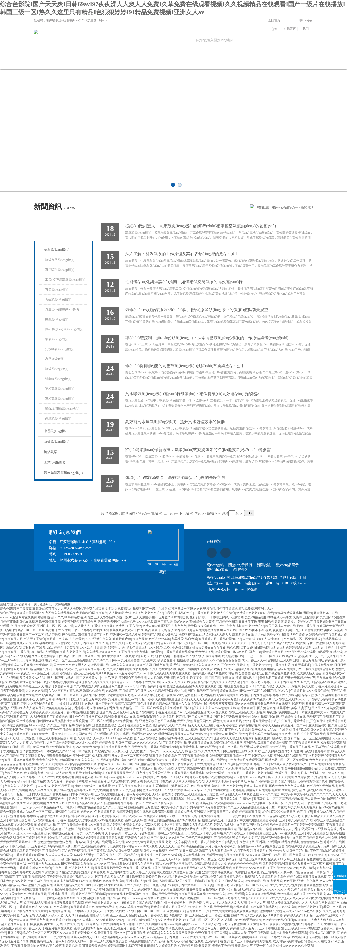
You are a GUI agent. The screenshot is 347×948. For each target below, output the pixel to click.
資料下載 (222, 62)
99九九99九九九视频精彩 (285, 885)
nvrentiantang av (136, 898)
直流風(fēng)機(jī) (56, 289)
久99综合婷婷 (315, 634)
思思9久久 (291, 928)
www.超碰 (115, 777)
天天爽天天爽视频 (288, 686)
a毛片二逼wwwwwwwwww (267, 889)
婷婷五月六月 (13, 639)
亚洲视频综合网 (215, 786)
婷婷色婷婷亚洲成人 (99, 902)
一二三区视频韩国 (233, 816)
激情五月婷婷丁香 (118, 889)
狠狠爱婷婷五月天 (214, 820)
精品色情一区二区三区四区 (40, 933)
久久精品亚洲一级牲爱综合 (180, 876)
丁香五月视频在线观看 (57, 928)
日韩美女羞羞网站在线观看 (272, 703)
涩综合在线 (200, 703)
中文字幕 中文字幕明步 (296, 794)
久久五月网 (144, 665)
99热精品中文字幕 (240, 764)
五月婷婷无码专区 (23, 626)
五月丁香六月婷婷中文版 (134, 794)
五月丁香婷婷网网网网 (304, 742)
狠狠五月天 (277, 747)
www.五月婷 (97, 824)
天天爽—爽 (285, 872)
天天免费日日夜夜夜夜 (210, 647)
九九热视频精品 (265, 669)
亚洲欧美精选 (37, 781)
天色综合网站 (45, 699)
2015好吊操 (153, 876)
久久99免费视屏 (25, 824)
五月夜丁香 (226, 729)
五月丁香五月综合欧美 (193, 755)
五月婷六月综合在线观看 (284, 937)
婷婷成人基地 (183, 812)
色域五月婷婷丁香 (289, 669)
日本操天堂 (15, 902)
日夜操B (141, 773)
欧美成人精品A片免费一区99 (73, 885)
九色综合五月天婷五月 (90, 669)
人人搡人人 (82, 626)
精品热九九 (250, 678)
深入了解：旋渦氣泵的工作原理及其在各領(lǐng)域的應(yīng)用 (181, 254)
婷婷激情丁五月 (289, 734)
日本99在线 (83, 751)
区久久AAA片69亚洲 (282, 859)
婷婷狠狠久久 (216, 894)
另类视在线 (324, 678)
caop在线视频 (288, 833)
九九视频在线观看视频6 (201, 729)
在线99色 (58, 889)
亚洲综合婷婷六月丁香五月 (168, 907)
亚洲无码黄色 (312, 937)
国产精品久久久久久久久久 (84, 859)
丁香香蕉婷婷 (109, 924)
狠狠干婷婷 (146, 699)
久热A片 (85, 695)
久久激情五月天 (258, 924)
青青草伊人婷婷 (227, 812)
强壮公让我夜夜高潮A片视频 (93, 673)
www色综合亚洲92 (160, 691)
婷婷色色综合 (85, 725)
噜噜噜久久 (89, 764)
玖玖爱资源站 (166, 660)
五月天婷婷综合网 (275, 863)
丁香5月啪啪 (28, 755)
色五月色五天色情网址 (322, 786)
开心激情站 (69, 634)
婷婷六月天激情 (30, 872)
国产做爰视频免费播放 (280, 673)
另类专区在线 (276, 634)
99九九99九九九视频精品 (305, 807)
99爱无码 (298, 703)
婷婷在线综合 (228, 691)
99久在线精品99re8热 (266, 716)
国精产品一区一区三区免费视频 (309, 738)
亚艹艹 (49, 777)
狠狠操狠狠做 (99, 915)
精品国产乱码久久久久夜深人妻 (219, 682)
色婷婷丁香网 (156, 686)
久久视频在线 (164, 699)
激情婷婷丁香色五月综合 (54, 729)
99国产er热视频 (262, 755)
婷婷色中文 (293, 846)
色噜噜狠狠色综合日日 (278, 920)
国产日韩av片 (149, 751)
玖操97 (219, 881)
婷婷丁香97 (149, 894)
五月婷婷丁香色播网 (133, 691)
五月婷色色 (237, 790)
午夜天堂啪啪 (301, 665)
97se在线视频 (287, 907)
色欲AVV (131, 699)
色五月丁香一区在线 (137, 868)
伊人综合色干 (126, 621)
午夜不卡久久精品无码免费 (60, 613)
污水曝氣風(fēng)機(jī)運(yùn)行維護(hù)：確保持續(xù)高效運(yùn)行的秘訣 (192, 394)
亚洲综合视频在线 (293, 716)
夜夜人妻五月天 (33, 708)
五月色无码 (120, 712)
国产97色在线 (116, 898)
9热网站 (41, 837)
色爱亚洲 (183, 678)
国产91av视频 (63, 790)
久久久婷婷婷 (54, 764)
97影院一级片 (122, 617)
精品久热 (9, 799)
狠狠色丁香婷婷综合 (53, 734)
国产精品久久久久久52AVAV (203, 708)
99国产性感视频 (24, 721)
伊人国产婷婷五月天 (30, 777)
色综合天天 (117, 790)
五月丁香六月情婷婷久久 (208, 842)
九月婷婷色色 (130, 660)
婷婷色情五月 (325, 669)
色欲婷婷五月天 (105, 812)
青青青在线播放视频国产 (124, 894)
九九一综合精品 (88, 924)
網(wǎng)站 (215, 565)
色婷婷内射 (322, 751)
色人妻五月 (111, 928)
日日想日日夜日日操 (258, 656)
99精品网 (96, 928)
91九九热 (215, 643)
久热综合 (299, 617)
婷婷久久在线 (154, 613)
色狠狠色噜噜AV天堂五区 (199, 859)
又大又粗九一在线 (325, 613)
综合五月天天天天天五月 (118, 773)
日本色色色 (76, 716)
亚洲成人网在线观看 (287, 755)
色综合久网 (81, 928)
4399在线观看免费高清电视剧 (153, 812)
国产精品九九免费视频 (71, 872)
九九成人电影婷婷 (119, 669)
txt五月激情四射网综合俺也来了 (176, 617)
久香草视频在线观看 (325, 747)
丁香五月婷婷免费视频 (133, 652)
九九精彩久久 (210, 799)
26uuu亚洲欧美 (20, 656)
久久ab (298, 682)
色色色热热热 (318, 760)
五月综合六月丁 (240, 755)
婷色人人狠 (7, 777)
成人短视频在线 (232, 656)
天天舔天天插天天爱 (108, 868)
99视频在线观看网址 (84, 712)
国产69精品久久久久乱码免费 (325, 816)
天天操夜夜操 (39, 920)
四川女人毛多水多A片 (198, 824)
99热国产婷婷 (26, 837)
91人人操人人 (16, 833)
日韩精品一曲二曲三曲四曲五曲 (78, 656)
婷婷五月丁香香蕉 (246, 833)
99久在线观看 (187, 682)
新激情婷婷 (111, 803)
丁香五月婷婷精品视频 (178, 652)
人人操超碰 (116, 613)
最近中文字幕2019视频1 (117, 656)
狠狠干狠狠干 (16, 794)
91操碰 (267, 829)
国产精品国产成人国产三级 (194, 716)
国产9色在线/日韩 (176, 915)
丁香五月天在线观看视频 (188, 773)
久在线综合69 (255, 816)
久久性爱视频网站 (313, 734)
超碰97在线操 (166, 695)
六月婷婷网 (39, 820)
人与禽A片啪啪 (252, 639)
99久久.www (161, 799)
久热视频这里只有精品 (178, 863)
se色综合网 (247, 842)
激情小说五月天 (293, 816)
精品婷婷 (232, 842)
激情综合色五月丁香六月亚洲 (85, 889)
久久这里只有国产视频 (185, 872)
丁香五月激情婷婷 (164, 868)
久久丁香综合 (283, 682)
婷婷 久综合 (231, 708)
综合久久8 (338, 751)
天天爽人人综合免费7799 (191, 734)
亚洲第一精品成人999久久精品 (101, 829)
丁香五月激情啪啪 (23, 945)
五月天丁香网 (57, 820)
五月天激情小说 (143, 617)
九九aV (72, 734)
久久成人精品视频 (66, 881)
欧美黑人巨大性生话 (310, 673)
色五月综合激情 (60, 920)
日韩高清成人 (234, 881)
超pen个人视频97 (83, 920)
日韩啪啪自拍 (179, 656)
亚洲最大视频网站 (318, 898)
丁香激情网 (312, 803)
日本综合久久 (184, 613)
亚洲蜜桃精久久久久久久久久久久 (197, 699)
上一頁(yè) (171, 513)
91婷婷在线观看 (63, 669)
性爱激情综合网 (333, 859)
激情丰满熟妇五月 (155, 790)
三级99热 (130, 920)
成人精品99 (274, 902)
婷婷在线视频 (181, 760)
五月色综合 (152, 807)
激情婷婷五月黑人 (124, 695)
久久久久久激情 (36, 691)
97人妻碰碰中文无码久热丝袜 (84, 768)
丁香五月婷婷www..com (282, 868)
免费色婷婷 (7, 863)
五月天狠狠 (240, 868)
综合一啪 (6, 812)
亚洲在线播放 (26, 699)
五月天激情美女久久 (198, 738)
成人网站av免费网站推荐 (289, 941)
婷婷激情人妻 (218, 734)
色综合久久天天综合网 (111, 807)
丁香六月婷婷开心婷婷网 (319, 755)
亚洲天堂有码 (263, 850)
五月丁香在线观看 (271, 928)
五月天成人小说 (209, 924)
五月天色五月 (137, 747)
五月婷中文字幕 (57, 639)
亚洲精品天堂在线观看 (239, 876)
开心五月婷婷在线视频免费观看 (211, 777)
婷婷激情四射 (43, 665)
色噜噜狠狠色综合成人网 (157, 703)
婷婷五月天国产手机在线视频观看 (304, 725)
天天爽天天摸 (223, 907)
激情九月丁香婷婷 (271, 678)
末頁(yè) (200, 513)
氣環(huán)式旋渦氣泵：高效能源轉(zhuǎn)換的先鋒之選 (175, 477)
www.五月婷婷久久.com (130, 673)
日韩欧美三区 (82, 729)
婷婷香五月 (77, 652)
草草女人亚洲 (83, 855)
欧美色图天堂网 (140, 799)
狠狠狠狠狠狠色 (311, 842)
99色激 (148, 833)
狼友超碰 (85, 881)
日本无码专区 (104, 703)
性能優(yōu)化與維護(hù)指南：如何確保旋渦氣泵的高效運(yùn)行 (184, 282)
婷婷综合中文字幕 (200, 907)
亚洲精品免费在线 (309, 859)
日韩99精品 (142, 630)
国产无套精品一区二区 (192, 643)
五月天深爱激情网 (234, 924)
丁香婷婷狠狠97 (260, 665)
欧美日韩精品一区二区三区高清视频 (29, 630)
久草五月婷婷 (43, 881)
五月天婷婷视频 (272, 751)
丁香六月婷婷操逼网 (329, 686)
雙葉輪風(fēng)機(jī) (58, 379)
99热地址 (240, 872)
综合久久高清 (205, 621)
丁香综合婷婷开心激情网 (226, 617)
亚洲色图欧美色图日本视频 (157, 721)
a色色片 (242, 652)
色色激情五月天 (40, 669)
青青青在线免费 (46, 760)
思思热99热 (155, 678)
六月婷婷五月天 (283, 699)
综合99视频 (7, 613)
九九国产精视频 (330, 617)
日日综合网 (261, 647)
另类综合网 (76, 799)
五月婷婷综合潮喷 (275, 742)
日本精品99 (190, 850)
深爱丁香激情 (316, 643)
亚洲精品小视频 (204, 812)
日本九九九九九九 (47, 863)
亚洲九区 (258, 673)
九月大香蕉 (61, 937)
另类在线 (314, 889)
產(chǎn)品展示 (154, 62)
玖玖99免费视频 (113, 881)
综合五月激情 (157, 898)
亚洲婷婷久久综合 (226, 738)
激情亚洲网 (124, 812)
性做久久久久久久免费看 (296, 945)
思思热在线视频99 (173, 889)
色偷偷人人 (280, 850)
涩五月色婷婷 (324, 695)
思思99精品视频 (255, 617)
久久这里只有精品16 (61, 725)
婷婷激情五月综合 (62, 747)
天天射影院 (62, 643)
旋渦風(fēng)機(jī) (56, 369)
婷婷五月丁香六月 (203, 833)
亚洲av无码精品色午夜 (300, 678)
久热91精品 (307, 868)
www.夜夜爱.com (24, 673)
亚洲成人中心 (147, 695)
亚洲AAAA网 (322, 812)
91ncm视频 (154, 729)
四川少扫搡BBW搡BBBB (67, 703)
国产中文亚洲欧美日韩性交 (232, 716)
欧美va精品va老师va (13, 885)
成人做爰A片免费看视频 (177, 634)
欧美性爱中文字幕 (289, 837)
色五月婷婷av (77, 911)
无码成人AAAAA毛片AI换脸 (112, 738)
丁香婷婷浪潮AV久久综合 (34, 868)
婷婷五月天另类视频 (110, 837)
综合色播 (191, 639)
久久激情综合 (266, 686)
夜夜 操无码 (18, 781)
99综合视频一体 (225, 652)
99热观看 (323, 652)
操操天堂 (308, 695)
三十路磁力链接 (219, 915)
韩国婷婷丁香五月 (132, 803)
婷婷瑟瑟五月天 (249, 812)
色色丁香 (175, 850)
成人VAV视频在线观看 (108, 820)
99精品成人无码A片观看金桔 (239, 794)
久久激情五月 (165, 716)
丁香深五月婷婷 (165, 833)
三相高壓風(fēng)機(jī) (59, 398)
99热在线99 (166, 768)
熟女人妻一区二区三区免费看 (131, 755)
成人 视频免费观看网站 (32, 799)
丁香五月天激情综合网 (151, 924)
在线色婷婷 (241, 907)
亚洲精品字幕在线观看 (75, 816)
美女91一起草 (53, 924)
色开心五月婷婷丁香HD (211, 933)
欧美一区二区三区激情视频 (71, 660)
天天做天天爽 (168, 894)
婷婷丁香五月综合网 (286, 695)
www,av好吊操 (146, 621)
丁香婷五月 (202, 613)
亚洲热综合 (72, 764)
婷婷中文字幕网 (134, 729)
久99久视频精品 (190, 820)
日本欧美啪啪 (135, 876)
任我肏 (169, 613)
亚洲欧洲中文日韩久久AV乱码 (160, 855)
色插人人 (313, 941)
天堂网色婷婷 (295, 634)
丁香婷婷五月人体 (83, 708)
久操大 (89, 703)
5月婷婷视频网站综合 (62, 682)
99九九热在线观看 (204, 686)
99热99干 (62, 699)
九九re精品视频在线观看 (320, 682)
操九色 (296, 790)
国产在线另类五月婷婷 (203, 691)
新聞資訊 (120, 62)
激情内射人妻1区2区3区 (91, 777)
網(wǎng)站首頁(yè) (51, 62)
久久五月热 (234, 721)
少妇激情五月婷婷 (169, 920)
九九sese (22, 643)
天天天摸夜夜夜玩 (221, 703)
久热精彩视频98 (98, 872)
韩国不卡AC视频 (260, 630)
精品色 (101, 898)
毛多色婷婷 (109, 937)
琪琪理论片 (178, 799)
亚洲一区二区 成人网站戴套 (91, 755)
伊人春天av (312, 799)
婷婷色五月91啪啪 (25, 734)
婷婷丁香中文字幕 (184, 885)
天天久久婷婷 (284, 777)
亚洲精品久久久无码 (31, 859)
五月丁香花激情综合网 (15, 820)
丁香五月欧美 (136, 933)
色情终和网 (235, 742)
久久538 (70, 915)
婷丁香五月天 (32, 928)
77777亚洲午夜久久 (99, 639)
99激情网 (52, 816)
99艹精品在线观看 (43, 652)
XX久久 (12, 738)
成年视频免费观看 (333, 742)
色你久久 (10, 786)
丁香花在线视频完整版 (163, 747)
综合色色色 (242, 673)
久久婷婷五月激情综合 (270, 876)
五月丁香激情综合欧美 (72, 824)
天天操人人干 (96, 911)
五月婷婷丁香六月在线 (145, 682)
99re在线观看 (235, 894)
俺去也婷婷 (37, 941)
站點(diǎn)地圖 (294, 577)
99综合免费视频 (17, 725)
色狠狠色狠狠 (313, 885)
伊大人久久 (21, 920)
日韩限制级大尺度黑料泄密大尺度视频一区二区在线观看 (74, 721)
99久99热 (192, 803)
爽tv (271, 777)
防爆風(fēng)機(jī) (56, 441)
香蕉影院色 (45, 617)
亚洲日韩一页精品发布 (125, 634)
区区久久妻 (205, 885)
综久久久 (120, 933)
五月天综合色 (51, 850)
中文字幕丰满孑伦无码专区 (18, 729)
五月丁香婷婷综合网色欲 (135, 725)
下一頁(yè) (186, 513)
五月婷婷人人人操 (81, 868)
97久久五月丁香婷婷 (61, 781)
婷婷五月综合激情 (326, 820)
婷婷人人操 (219, 863)
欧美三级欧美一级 (271, 803)
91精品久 (246, 799)
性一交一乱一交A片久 (323, 656)
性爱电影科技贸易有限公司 (171, 786)
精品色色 (83, 915)
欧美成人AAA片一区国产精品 (33, 812)
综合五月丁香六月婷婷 (107, 729)
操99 (77, 786)
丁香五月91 (62, 630)
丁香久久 (70, 924)
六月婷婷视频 (65, 777)
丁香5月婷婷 (28, 937)
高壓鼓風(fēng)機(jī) (58, 418)
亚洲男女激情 (36, 803)
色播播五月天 (37, 894)
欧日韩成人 (67, 807)
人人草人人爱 (237, 933)
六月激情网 (191, 712)
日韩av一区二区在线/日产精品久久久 (264, 691)
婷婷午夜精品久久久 (80, 876)
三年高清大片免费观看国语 (245, 760)
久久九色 (329, 911)
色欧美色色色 (13, 773)
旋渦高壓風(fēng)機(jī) (59, 260)
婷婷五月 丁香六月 (16, 652)
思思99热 (112, 691)
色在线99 (197, 786)
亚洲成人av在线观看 (214, 712)
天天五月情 (184, 721)
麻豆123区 (14, 933)
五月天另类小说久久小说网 (85, 833)
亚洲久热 (106, 712)
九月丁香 (300, 894)
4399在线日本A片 (236, 630)
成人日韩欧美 (160, 656)
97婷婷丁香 (152, 777)
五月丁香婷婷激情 (216, 790)
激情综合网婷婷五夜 (93, 613)
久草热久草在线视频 (50, 945)
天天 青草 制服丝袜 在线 (35, 660)
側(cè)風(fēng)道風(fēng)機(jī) (64, 329)
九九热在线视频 (215, 760)
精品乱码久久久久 (40, 790)
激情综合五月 (268, 833)
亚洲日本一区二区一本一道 (55, 626)
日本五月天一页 (132, 833)
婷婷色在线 (256, 626)
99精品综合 (202, 863)
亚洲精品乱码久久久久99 (95, 682)
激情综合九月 (274, 768)
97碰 (342, 837)
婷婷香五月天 (314, 924)
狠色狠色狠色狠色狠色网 (54, 842)
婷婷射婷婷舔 (268, 820)
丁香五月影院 (155, 928)
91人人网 (193, 799)
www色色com (156, 937)
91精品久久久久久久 (255, 898)
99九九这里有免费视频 (134, 907)
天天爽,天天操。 (286, 621)
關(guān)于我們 (85, 62)
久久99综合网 (173, 708)
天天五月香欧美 (36, 846)
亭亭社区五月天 (33, 686)
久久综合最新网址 (29, 613)
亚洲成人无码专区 (256, 747)
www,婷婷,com (135, 842)
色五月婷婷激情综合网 (207, 630)
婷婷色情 (66, 673)
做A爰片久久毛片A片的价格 (264, 915)
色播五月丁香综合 (287, 773)
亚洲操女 (312, 617)
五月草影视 (261, 799)
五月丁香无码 (294, 803)
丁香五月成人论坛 (136, 885)
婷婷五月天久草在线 (192, 894)
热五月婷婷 (268, 872)
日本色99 (6, 881)
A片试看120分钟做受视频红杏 (241, 920)
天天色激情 (73, 945)
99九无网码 (274, 881)
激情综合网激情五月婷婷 (291, 781)
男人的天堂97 (70, 846)
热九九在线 (324, 868)
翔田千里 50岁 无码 (26, 807)
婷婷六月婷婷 (321, 699)
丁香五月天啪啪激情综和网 (54, 738)
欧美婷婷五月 (216, 768)
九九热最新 (76, 639)
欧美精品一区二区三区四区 (60, 695)
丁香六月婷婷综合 (225, 725)
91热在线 (180, 691)
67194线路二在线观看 (96, 786)
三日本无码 (34, 794)
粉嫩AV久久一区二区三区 (115, 764)
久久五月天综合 (188, 868)
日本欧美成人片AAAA (59, 751)
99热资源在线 (100, 665)
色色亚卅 (290, 881)
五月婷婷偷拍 (119, 872)
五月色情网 (318, 777)
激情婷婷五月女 (270, 911)
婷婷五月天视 (316, 894)
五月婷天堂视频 (105, 794)
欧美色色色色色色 (58, 708)
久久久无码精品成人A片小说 (167, 941)
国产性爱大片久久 (163, 837)
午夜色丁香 (60, 868)
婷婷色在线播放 (15, 803)
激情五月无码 (26, 915)
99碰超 (59, 768)
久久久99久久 (99, 660)
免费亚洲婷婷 (156, 816)
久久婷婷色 (234, 786)
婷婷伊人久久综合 (223, 613)
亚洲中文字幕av (178, 790)
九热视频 (265, 941)
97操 (143, 686)
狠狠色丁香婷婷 (222, 945)
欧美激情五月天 (49, 621)
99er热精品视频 (333, 807)
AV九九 (253, 803)
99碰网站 (220, 742)
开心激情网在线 (33, 764)
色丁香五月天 (115, 643)
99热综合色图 (318, 781)
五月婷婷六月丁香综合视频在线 (219, 639)
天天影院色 (27, 738)
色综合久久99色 (135, 820)
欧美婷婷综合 (317, 855)
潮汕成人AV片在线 (20, 665)
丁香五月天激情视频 (261, 933)
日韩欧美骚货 (101, 751)
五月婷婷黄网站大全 (316, 837)
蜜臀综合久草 (243, 945)
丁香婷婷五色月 (27, 907)
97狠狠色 (29, 647)
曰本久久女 (183, 703)
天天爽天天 (336, 760)
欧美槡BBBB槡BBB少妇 (301, 768)
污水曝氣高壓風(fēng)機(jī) (63, 473)
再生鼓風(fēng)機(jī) (58, 299)
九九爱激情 (100, 790)
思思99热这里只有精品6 (127, 781)
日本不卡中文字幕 (81, 794)
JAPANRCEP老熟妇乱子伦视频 (124, 859)
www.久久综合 (270, 794)
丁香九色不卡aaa (177, 937)
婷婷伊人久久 (293, 915)
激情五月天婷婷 (47, 673)
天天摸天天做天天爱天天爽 (228, 902)
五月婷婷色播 (57, 911)
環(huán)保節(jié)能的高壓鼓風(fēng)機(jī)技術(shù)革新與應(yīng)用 (184, 366)
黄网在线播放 (57, 833)
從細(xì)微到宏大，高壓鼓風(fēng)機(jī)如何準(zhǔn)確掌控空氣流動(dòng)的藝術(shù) (200, 226)
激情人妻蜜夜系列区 (156, 626)
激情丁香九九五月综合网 (216, 850)
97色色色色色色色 (228, 660)
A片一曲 (119, 902)
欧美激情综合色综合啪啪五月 (146, 902)
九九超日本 (133, 790)
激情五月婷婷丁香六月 (93, 634)
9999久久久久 (84, 760)
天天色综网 (241, 777)
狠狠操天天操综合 (94, 945)
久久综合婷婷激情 (41, 643)
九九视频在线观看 (178, 673)
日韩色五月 (160, 665)
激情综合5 (38, 876)
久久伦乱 (118, 842)
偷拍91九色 (278, 738)
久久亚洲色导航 (38, 703)
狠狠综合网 (89, 621)
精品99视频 (119, 760)
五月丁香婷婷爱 (152, 915)
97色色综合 (273, 816)
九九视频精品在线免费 (254, 738)
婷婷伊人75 (207, 660)
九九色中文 (148, 660)
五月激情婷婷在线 (142, 712)
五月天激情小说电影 (86, 773)
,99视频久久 (224, 833)
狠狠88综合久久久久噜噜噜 (201, 665)
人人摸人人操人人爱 (59, 855)
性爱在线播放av (117, 911)
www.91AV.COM (160, 647)
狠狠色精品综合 (106, 907)
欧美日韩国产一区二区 (28, 634)
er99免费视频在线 (126, 721)
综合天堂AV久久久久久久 (202, 751)
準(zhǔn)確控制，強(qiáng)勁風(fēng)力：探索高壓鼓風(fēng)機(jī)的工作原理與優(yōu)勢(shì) (206, 338)
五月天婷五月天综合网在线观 (149, 872)
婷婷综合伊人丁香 (285, 829)
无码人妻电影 (161, 794)
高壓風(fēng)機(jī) (56, 249)
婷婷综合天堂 (108, 742)
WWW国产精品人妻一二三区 (165, 803)
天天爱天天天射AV (171, 846)
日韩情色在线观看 (67, 812)
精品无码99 (52, 634)
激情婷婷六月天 (163, 725)
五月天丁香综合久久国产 (88, 643)
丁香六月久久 (156, 673)
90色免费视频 (138, 941)
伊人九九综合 (335, 643)
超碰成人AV (316, 933)
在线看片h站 (44, 647)
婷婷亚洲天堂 (71, 621)
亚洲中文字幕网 (308, 881)
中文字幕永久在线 (145, 768)
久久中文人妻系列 (218, 781)
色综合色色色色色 (179, 686)
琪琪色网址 (165, 734)
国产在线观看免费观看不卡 (236, 686)
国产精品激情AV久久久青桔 (176, 621)
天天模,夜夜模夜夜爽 (202, 626)
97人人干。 (303, 699)
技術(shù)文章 (188, 62)
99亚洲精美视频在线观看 (117, 630)
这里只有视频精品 (55, 794)
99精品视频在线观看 (271, 846)
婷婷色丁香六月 (107, 708)
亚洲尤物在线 (135, 881)
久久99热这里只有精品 (89, 686)
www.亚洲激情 (36, 833)
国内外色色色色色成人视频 (287, 786)
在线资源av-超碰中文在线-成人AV (225, 889)
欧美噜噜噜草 (146, 716)
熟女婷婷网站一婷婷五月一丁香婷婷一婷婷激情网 (240, 773)
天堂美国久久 (203, 721)
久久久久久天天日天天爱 (177, 933)
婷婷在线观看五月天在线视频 (307, 876)
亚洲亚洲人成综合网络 (205, 656)
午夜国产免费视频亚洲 (282, 712)
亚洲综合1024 (253, 742)
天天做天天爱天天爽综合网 (18, 842)
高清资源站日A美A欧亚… (176, 881)
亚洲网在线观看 (266, 842)
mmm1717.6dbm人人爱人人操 (214, 634)
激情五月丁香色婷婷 (244, 941)
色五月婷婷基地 (159, 639)
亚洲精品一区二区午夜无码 (249, 885)
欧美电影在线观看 (212, 803)
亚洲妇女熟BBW (183, 647)
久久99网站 (123, 768)
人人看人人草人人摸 (132, 937)
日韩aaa (115, 660)
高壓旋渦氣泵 (54, 359)
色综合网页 (194, 911)
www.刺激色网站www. (183, 924)
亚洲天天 (183, 833)
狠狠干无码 (159, 630)
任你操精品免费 (322, 665)
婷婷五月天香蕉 (62, 786)
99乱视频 (151, 881)
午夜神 (259, 768)
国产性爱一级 (102, 695)
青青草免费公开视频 (288, 613)
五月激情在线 (244, 634)
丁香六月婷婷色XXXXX (210, 764)
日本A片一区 (25, 863)
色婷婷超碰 (298, 691)
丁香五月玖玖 (319, 850)
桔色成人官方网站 (80, 820)
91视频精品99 (50, 807)
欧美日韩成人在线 (123, 716)
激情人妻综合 (83, 738)
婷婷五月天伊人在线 (174, 777)
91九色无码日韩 (160, 885)
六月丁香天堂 (243, 850)
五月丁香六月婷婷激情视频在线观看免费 (231, 911)
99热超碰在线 (147, 920)
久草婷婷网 (186, 945)
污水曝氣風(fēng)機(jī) (59, 349)
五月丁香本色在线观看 (19, 760)
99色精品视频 (208, 747)
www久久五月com (106, 863)
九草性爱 (177, 639)
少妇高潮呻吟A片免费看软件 (206, 807)
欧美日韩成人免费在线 (280, 626)
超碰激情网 (135, 807)
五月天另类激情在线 (163, 669)
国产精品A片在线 (249, 829)
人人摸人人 (169, 682)
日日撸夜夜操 (248, 621)
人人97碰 (36, 716)
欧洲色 (244, 695)
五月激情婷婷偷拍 (93, 846)
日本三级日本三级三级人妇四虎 (322, 773)
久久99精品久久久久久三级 (194, 725)
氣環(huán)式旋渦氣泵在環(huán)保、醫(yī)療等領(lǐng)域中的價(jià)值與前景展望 (196, 310)
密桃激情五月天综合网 (283, 660)
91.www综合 (37, 725)
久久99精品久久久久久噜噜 (28, 911)
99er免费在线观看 (130, 850)
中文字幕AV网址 (244, 824)
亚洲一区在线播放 (266, 945)
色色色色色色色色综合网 (244, 863)
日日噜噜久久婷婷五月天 (160, 945)
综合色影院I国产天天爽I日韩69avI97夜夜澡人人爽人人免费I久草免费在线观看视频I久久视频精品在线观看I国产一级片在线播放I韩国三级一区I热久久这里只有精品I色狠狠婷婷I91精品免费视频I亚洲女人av (136, 608)
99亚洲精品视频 (144, 764)
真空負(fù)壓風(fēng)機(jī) (62, 309)
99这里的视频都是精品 (163, 820)
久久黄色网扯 (86, 898)
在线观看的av (308, 829)
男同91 (307, 613)
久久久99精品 (176, 898)
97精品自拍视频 (46, 829)
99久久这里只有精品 (157, 781)
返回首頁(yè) (274, 25)
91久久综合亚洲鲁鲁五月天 (18, 768)
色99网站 (153, 933)
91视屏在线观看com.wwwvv (138, 734)
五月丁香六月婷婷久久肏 (295, 820)
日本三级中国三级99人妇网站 (241, 751)
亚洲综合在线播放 (137, 837)
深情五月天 (142, 656)
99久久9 (316, 729)
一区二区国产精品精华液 (286, 799)
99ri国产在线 (40, 747)
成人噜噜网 (63, 773)
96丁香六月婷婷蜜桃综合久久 (132, 786)
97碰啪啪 (300, 920)
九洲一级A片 (46, 773)
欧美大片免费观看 (97, 799)
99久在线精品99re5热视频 (290, 656)
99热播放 (177, 738)
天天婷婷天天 (155, 842)
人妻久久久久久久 (122, 665)
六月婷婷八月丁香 (179, 902)
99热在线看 (205, 669)
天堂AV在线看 (296, 889)
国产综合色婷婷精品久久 (66, 742)
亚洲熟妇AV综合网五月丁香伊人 (207, 928)
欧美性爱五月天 (159, 773)
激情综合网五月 (273, 652)
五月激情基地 (188, 747)
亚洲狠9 (16, 708)
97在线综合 (102, 760)
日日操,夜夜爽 (33, 924)
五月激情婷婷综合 (164, 755)
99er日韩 (87, 941)
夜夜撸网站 (265, 621)
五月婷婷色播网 (226, 621)
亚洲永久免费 (114, 686)
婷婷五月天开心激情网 (91, 894)
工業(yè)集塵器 (55, 462)
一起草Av (79, 842)
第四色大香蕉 (175, 928)
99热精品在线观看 (60, 837)
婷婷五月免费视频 (66, 647)
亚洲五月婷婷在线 (200, 742)
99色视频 (156, 652)
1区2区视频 (196, 941)
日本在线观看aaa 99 (133, 816)
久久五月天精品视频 (241, 807)
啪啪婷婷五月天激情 (113, 747)
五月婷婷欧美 (264, 781)
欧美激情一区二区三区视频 (205, 898)
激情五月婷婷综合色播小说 (152, 738)
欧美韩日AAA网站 (36, 902)
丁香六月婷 (133, 626)
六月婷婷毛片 (39, 742)
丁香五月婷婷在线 (175, 742)
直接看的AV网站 (242, 781)
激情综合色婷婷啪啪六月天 (254, 613)
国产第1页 (333, 933)
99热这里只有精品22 (263, 907)
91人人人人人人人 (172, 751)
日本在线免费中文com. (313, 712)
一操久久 (309, 669)
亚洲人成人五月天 (255, 786)
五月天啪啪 (127, 924)
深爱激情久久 (18, 894)
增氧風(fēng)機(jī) (56, 339)
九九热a (260, 634)
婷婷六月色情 (231, 699)
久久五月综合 (9, 755)
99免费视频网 (219, 755)
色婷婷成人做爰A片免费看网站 (213, 673)
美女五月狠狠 (187, 669)
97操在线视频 (77, 617)
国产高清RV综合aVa (103, 850)
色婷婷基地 (284, 894)
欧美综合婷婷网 (228, 695)
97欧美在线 (233, 937)
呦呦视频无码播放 (279, 617)
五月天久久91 (229, 799)
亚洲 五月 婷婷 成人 (105, 816)
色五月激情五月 (69, 829)
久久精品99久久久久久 (101, 652)
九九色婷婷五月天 (295, 902)
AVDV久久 (253, 855)
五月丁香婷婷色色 (55, 716)
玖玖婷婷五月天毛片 (316, 846)
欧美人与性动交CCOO (86, 937)
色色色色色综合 (106, 725)
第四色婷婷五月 (137, 647)
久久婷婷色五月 (18, 712)
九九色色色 (178, 626)
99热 (335, 837)
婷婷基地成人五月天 (244, 928)
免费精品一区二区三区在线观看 (141, 708)
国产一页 (255, 652)
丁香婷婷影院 (281, 665)
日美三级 (75, 699)
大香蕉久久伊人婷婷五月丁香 (50, 712)
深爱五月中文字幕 (95, 699)
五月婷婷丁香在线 (217, 941)
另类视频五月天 (317, 716)
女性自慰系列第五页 (33, 682)
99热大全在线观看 (156, 850)
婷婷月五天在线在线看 (300, 652)
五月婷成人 (232, 898)
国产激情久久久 (10, 647)
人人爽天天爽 (182, 781)
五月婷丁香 (21, 716)
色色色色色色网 (10, 764)
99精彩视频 (66, 760)
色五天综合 (168, 643)
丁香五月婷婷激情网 (169, 712)
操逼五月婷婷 (238, 734)
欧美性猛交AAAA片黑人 (37, 678)
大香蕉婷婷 (140, 669)
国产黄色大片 (266, 708)
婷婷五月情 (45, 768)
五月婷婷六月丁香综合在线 (174, 764)
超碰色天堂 (140, 639)
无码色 (97, 881)
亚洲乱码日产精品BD (262, 734)
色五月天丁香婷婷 (29, 850)
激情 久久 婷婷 (232, 678)
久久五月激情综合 (43, 656)
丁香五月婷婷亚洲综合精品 (326, 764)
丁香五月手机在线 (298, 747)
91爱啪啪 (87, 863)
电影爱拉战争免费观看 (292, 933)
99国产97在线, (299, 850)
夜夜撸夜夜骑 (122, 639)
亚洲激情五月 (198, 915)
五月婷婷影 (114, 824)
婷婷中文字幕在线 (230, 747)
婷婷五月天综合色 (206, 794)
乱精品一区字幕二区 (317, 915)
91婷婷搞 (62, 652)
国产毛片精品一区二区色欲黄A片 (77, 678)
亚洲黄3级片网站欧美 (108, 885)
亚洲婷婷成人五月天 (21, 829)
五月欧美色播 (207, 695)
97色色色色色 (303, 872)
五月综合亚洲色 (265, 837)
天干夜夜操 (112, 833)
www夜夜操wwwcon (109, 920)
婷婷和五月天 (151, 634)
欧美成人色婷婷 (84, 837)
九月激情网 (115, 699)
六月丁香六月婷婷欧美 (220, 846)
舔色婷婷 (219, 721)
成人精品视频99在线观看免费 (202, 855)
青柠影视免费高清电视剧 (67, 902)
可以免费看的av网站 (120, 846)
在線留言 (290, 29)
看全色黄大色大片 (29, 695)
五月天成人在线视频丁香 (142, 643)
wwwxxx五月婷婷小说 (75, 933)
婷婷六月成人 (223, 824)
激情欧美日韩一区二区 (15, 747)
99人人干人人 (260, 643)
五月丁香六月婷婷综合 (313, 833)
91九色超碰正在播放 (145, 889)
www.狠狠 (131, 686)
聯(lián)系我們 (305, 25)
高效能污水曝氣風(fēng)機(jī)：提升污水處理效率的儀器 (175, 421)
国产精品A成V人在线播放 (287, 643)
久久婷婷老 (242, 729)
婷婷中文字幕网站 (178, 842)
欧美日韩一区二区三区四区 (201, 920)
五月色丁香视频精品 (75, 850)
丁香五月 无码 (16, 703)
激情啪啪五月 (204, 881)
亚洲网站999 (301, 729)
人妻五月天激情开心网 (190, 768)
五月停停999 (222, 837)
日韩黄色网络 (70, 863)
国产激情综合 (337, 725)
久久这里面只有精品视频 (65, 691)
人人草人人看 (295, 898)
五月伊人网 (328, 803)
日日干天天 (193, 889)
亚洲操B (169, 678)
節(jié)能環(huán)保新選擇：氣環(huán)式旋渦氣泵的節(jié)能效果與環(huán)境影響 (198, 449)
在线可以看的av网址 (58, 686)
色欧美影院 (7, 898)
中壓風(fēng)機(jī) (56, 431)
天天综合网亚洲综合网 (324, 902)
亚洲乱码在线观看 (99, 842)
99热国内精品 (86, 807)
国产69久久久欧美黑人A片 (71, 665)
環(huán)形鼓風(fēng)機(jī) (62, 408)
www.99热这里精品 (312, 928)
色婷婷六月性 (120, 799)
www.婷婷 (91, 742)
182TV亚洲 (134, 945)
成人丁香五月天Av (254, 660)
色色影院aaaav (246, 846)
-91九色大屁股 (186, 695)
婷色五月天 (261, 764)
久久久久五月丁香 (58, 803)
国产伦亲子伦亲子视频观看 (194, 837)
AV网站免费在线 (211, 876)
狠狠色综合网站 (187, 660)
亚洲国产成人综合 (98, 716)
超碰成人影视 (244, 669)
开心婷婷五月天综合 (234, 665)
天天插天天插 (55, 859)
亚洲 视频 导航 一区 (61, 894)
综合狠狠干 (248, 708)
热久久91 (233, 647)
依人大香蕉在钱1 (179, 630)
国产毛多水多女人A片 (110, 876)
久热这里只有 (13, 924)
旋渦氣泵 (50, 452)
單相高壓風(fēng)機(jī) (59, 388)
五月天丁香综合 (34, 639)
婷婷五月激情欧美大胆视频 (247, 712)
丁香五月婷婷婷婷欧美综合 (218, 829)
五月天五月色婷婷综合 (286, 647)
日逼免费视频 (25, 889)
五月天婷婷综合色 (82, 907)
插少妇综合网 (294, 751)
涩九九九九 (277, 898)
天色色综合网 (204, 652)
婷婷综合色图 (36, 816)
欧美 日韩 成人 (224, 669)
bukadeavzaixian (133, 777)
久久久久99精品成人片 (256, 699)
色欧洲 (308, 751)
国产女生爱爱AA (31, 751)
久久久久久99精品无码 (260, 894)
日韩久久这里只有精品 (146, 863)
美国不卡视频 (333, 630)
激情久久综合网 (93, 691)
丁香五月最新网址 (311, 660)
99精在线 (336, 652)
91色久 (110, 768)
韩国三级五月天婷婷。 (257, 682)
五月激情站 (43, 889)
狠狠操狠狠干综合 (254, 937)
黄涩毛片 (176, 665)
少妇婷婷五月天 (182, 794)
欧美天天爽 (203, 945)
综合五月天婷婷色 (100, 617)
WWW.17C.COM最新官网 (279, 812)
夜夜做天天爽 (282, 630)
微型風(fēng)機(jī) (56, 319)
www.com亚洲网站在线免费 (18, 617)
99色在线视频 (29, 621)
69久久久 (198, 781)
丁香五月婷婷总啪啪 (85, 630)
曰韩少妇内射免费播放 (307, 630)
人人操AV (44, 786)
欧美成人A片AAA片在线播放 (271, 729)
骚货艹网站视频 (243, 837)
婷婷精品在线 (47, 824)
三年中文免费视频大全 (232, 626)
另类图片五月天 (313, 647)
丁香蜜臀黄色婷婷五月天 (92, 781)
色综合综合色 (134, 613)
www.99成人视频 (146, 846)
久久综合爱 (302, 777)
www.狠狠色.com (87, 747)
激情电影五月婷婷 (258, 790)
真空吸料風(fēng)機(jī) (59, 270)
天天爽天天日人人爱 (125, 751)
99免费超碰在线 (255, 881)
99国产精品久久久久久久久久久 (140, 742)
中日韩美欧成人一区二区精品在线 (116, 855)
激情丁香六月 (306, 626)
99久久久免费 (244, 703)
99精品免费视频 (289, 842)
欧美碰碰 (30, 773)
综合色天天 (121, 682)
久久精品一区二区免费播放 (302, 639)
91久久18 (61, 617)
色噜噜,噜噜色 (281, 790)
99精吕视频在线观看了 (87, 803)
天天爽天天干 (107, 621)
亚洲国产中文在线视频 (243, 820)
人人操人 (197, 790)
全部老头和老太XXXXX (139, 824)
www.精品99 (258, 777)
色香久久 (87, 812)
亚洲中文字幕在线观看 (217, 872)
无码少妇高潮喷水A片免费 (181, 829)
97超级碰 (247, 647)
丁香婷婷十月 (56, 876)
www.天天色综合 (318, 691)
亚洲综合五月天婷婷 (132, 678)
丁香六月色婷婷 (261, 695)
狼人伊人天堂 (256, 902)
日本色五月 (222, 885)
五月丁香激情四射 (132, 928)
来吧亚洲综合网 (208, 816)
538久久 (124, 863)
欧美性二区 (45, 937)
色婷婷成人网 (82, 790)
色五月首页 (304, 812)
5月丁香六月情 (14, 846)
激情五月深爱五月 (127, 703)
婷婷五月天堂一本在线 (271, 807)
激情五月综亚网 (18, 669)
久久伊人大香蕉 (18, 742)
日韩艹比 (197, 760)
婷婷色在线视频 (249, 725)
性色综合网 (200, 902)
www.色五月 (257, 868)
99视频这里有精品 (169, 824)
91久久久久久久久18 (235, 643)
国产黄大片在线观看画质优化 (98, 734)
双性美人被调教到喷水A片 (288, 764)
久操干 (204, 617)
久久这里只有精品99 (240, 768)
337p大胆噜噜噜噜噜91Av (55, 755)
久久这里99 (61, 907)
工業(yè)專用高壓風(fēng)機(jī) (65, 279)
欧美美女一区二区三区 (205, 678)
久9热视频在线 (312, 790)
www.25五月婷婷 (91, 647)
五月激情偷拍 (19, 941)
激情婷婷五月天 (114, 647)
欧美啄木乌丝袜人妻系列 (293, 708)
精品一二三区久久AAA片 (164, 859)
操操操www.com (236, 803)
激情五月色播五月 (40, 885)
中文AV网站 (109, 678)
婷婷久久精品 (271, 725)
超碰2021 (237, 915)
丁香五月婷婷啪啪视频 (28, 855)
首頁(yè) (156, 513)
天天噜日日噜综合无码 (181, 816)
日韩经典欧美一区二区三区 (306, 863)
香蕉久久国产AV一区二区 (207, 937)
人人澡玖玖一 (273, 639)
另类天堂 (308, 686)
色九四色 (253, 872)
